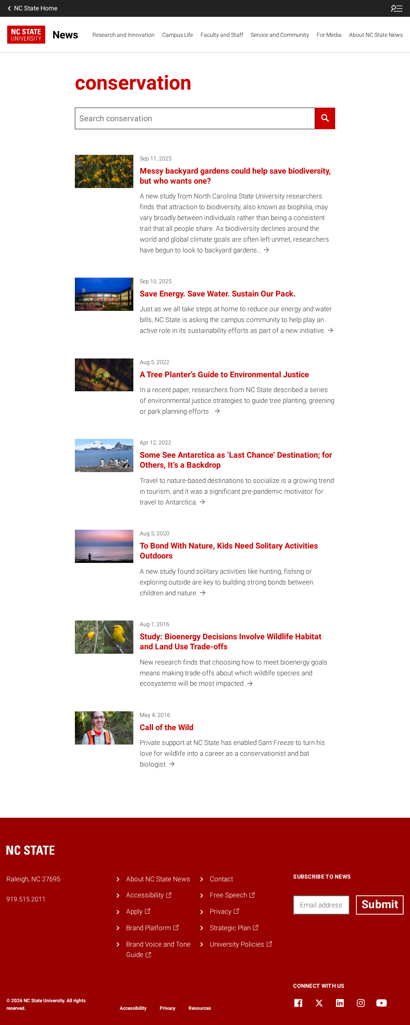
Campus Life (177, 35)
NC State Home (35, 8)
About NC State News (376, 35)
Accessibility (133, 1008)
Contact (221, 879)
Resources (200, 1008)
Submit (380, 904)
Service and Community (280, 35)
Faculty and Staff (222, 35)
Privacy (167, 1008)
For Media (329, 35)
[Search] (325, 118)
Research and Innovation (123, 35)
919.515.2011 (26, 899)
